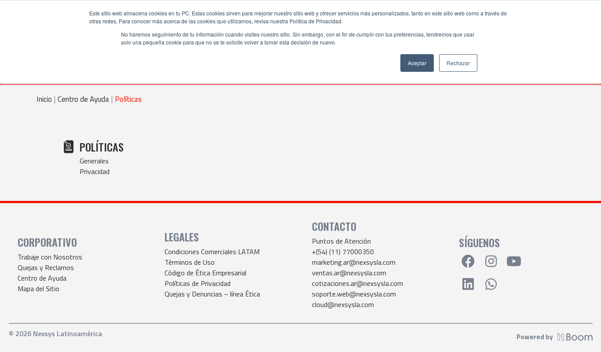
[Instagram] (491, 261)
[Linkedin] (468, 284)
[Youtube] (514, 261)
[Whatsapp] (491, 284)
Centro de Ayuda (83, 99)
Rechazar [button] (458, 63)
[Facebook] (468, 261)
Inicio (44, 99)
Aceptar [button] (417, 63)
